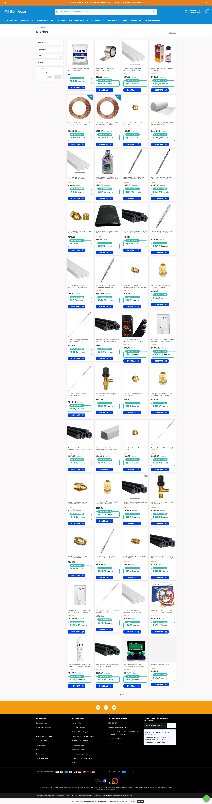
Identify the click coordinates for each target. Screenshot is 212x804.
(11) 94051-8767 (113, 723)
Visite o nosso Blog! (115, 738)
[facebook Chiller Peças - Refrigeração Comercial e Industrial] (106, 707)
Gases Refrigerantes (45, 21)
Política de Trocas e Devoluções (83, 736)
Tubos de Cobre (97, 21)
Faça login (196, 10)
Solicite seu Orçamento (80, 754)
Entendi (140, 801)
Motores (62, 21)
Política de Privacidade (80, 749)
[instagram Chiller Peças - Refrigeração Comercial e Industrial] (98, 707)
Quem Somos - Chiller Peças (82, 758)
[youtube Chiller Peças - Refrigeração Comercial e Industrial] (114, 707)
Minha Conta (76, 723)
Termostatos (114, 21)
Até (47, 73)
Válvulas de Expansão (78, 21)
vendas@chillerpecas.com (117, 727)
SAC (73, 763)
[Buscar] (154, 12)
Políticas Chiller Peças (80, 732)
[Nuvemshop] (169, 796)
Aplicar (58, 77)
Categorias (12, 21)
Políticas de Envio (152, 21)
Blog (125, 21)
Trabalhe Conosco (78, 727)
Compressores (27, 21)
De (39, 73)
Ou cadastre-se (195, 12)
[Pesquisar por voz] (57, 12)
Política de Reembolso (80, 741)
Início (37, 27)
